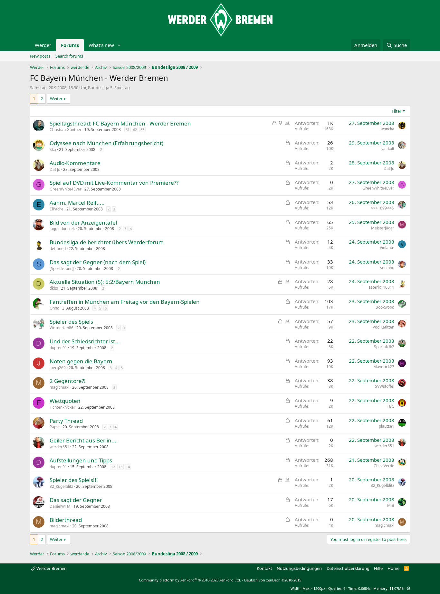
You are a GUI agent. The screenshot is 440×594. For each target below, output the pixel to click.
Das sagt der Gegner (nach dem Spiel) (98, 262)
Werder (43, 45)
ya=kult (387, 148)
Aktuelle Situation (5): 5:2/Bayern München (105, 281)
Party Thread (66, 420)
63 (142, 129)
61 (127, 129)
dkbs (54, 288)
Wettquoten (65, 400)
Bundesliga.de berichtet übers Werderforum (107, 242)
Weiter (56, 98)
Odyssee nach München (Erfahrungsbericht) (106, 143)
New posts (40, 56)
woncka (387, 129)
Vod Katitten (383, 327)
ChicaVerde (384, 466)
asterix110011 (381, 287)
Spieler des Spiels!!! (74, 480)
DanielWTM (60, 506)
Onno (54, 308)
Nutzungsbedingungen (299, 568)
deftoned (58, 248)
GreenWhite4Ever (65, 189)
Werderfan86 (61, 327)
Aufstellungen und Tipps (81, 460)
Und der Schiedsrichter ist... (85, 341)
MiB (390, 505)
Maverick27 (383, 366)
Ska (53, 149)
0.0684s (364, 588)
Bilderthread (66, 520)
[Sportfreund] (62, 268)
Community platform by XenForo (190, 580)
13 (120, 466)
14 (128, 466)
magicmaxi (59, 387)
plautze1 (386, 426)
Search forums (69, 56)
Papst (55, 427)
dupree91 (58, 347)
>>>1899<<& (382, 208)
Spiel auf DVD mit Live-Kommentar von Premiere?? (114, 182)
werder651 (59, 447)
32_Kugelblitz (61, 486)
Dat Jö (55, 169)
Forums (70, 45)
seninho (387, 267)
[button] (119, 45)
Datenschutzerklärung (348, 568)
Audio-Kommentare (75, 163)
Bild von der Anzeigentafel (83, 222)
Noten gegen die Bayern (81, 361)
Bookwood (385, 307)
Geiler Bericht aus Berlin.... (84, 440)
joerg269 (58, 367)
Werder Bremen (51, 568)
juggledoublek (62, 228)
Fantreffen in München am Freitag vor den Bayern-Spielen (125, 301)
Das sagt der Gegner (76, 500)
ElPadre (56, 209)
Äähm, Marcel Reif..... (77, 202)
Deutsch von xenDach (272, 580)
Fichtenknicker (62, 407)
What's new (101, 45)
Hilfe (378, 568)
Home (393, 568)
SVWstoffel (384, 386)
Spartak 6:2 (384, 346)
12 (113, 466)
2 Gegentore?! (68, 381)
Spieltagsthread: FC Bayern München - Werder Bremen (120, 123)
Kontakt (264, 568)
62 (135, 129)
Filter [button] (396, 111)
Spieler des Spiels (71, 321)
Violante (387, 247)
